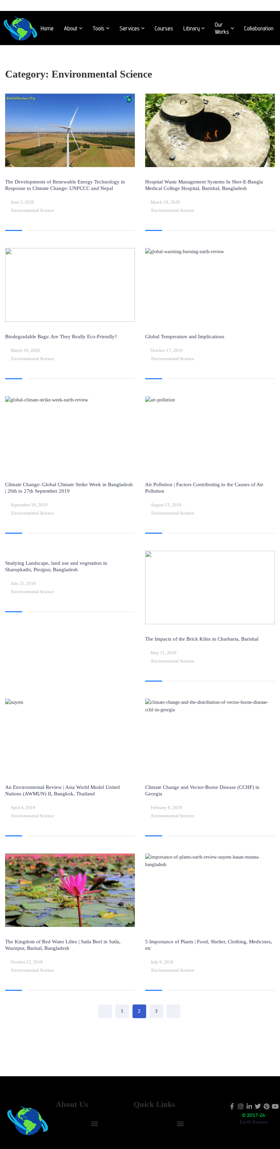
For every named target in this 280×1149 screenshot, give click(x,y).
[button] (94, 1123)
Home (47, 28)
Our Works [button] (222, 28)
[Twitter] (258, 1106)
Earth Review (254, 1122)
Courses (164, 28)
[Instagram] (240, 1106)
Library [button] (191, 28)
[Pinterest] (266, 1106)
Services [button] (130, 28)
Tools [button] (98, 28)
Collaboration (259, 28)
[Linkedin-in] (249, 1106)
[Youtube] (275, 1106)
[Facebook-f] (232, 1106)
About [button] (71, 28)
